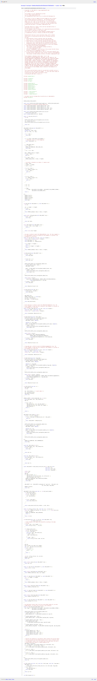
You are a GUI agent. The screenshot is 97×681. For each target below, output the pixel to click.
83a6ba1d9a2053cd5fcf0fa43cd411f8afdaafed (43, 5)
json (95, 679)
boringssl (23, 5)
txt (92, 679)
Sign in (95, 1)
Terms (13, 679)
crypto (57, 5)
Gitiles (7, 679)
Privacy (10, 679)
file (44, 8)
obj (61, 5)
